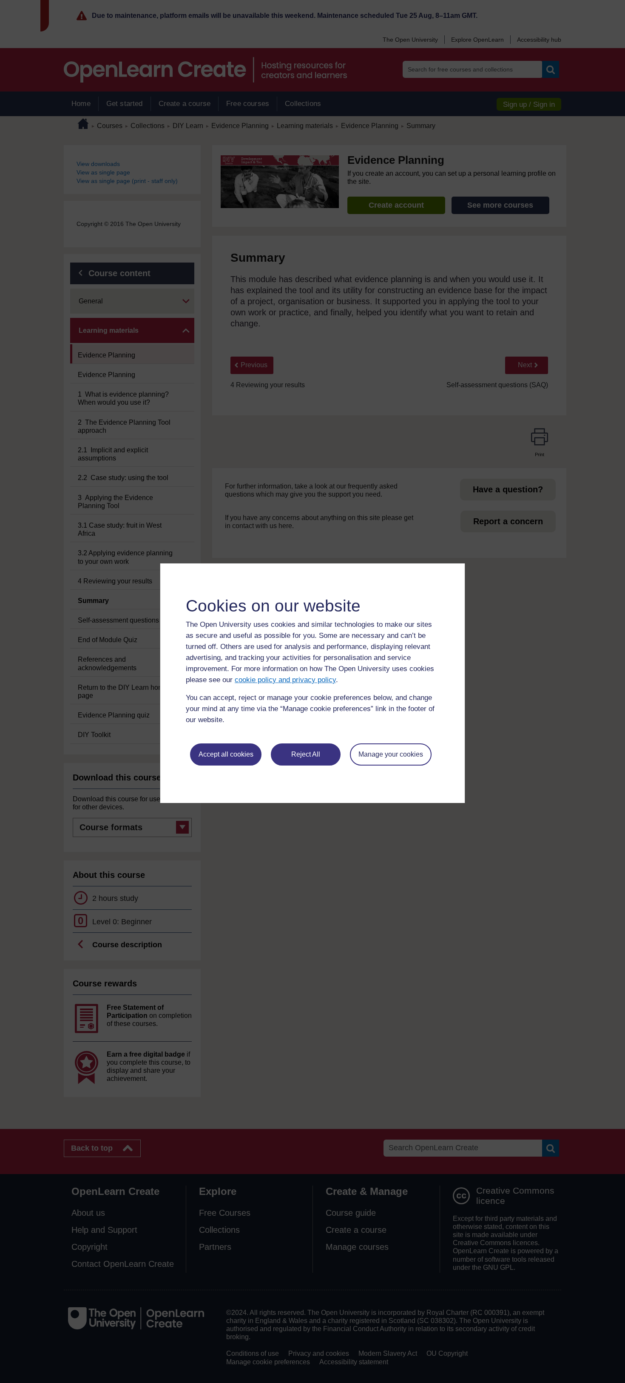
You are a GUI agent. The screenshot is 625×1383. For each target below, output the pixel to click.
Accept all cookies (226, 754)
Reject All (305, 754)
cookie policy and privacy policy (285, 680)
